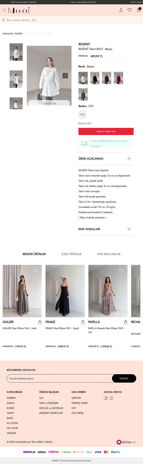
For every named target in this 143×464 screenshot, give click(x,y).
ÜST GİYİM (12, 428)
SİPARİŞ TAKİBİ (80, 403)
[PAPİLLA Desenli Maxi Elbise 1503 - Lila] (107, 291)
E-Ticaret (62, 460)
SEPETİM (76, 398)
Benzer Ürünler (34, 254)
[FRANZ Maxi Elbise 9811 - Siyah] (65, 291)
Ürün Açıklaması (90, 158)
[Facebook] (105, 398)
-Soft (55, 460)
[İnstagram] (111, 398)
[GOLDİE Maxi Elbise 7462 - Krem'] (40, 346)
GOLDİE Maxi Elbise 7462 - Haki (19, 328)
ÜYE (74, 408)
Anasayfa (8, 33)
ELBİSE (10, 408)
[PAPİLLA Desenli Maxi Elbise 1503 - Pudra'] (125, 346)
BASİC (10, 418)
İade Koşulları (89, 229)
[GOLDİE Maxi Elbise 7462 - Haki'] (36, 346)
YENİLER (11, 433)
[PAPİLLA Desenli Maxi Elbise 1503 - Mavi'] (122, 346)
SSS (41, 398)
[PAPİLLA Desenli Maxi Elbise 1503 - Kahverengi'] (120, 346)
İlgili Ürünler (71, 254)
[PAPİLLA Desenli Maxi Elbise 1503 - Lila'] (118, 346)
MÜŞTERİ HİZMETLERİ (51, 413)
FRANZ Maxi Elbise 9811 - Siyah (62, 328)
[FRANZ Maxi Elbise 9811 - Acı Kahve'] (82, 346)
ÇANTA (10, 403)
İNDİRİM (18, 33)
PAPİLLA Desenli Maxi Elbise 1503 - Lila (106, 330)
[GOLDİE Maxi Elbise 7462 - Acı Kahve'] (38, 346)
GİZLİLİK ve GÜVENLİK (51, 408)
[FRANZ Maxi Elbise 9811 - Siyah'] (81, 346)
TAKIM (10, 413)
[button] (65, 75)
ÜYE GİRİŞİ (77, 413)
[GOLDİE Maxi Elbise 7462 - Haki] (22, 291)
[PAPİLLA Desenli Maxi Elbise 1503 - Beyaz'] (124, 346)
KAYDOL (124, 378)
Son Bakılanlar (108, 254)
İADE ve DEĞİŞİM (48, 403)
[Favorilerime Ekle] (35, 271)
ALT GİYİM (12, 423)
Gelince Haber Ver (106, 131)
